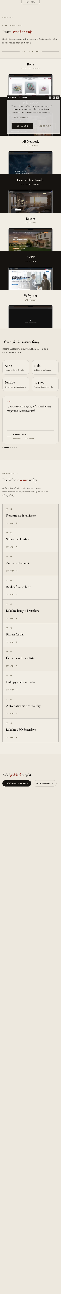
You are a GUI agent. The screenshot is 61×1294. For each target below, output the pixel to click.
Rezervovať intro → (44, 783)
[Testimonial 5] (14, 447)
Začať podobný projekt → (16, 783)
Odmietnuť (45, 126)
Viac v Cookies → (20, 117)
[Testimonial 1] (2, 447)
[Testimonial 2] (6, 447)
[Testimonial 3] (10, 447)
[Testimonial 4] (12, 447)
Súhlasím (22, 126)
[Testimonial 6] (16, 447)
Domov (4, 17)
